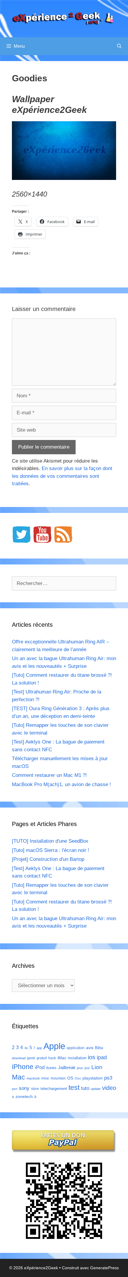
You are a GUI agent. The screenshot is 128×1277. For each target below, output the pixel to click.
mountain (58, 1078)
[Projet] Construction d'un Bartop (48, 859)
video (109, 1087)
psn (14, 1089)
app (39, 1048)
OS (70, 1078)
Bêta (99, 1048)
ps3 (108, 1078)
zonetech (24, 1096)
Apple (54, 1046)
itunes (51, 1068)
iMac (61, 1057)
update (96, 1089)
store (35, 1089)
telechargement (53, 1088)
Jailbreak (67, 1067)
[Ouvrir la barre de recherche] (119, 46)
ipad (102, 1057)
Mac (18, 1077)
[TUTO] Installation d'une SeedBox (50, 841)
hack (52, 1058)
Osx (78, 1078)
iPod (40, 1067)
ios (91, 1057)
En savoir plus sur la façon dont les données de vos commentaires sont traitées (62, 476)
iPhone (22, 1067)
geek (31, 1058)
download (19, 1058)
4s (26, 1048)
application (76, 1048)
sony (24, 1088)
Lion (96, 1067)
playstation (92, 1078)
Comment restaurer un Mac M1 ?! (49, 775)
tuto (85, 1088)
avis (89, 1047)
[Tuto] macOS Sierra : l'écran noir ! (50, 850)
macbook (33, 1078)
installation (77, 1058)
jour (87, 1068)
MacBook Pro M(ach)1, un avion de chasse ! (61, 784)
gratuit (42, 1058)
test (73, 1087)
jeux (80, 1068)
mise (45, 1078)
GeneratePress (104, 1267)
